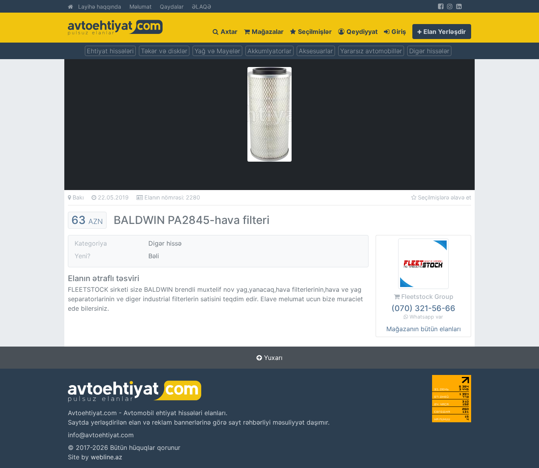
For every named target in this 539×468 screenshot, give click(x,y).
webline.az (106, 457)
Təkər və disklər (164, 51)
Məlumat (140, 6)
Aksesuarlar (316, 51)
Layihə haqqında (99, 6)
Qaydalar (171, 6)
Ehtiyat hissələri (110, 51)
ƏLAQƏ (201, 6)
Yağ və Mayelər (217, 51)
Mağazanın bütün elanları (423, 329)
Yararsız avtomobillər (371, 51)
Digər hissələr (429, 51)
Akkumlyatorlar (269, 51)
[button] (441, 31)
